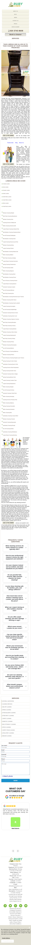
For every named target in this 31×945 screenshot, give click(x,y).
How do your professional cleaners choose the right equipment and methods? (14, 557)
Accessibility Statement (15, 912)
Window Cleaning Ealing (8, 245)
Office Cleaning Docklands (8, 409)
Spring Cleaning (6, 709)
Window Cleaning (7, 735)
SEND (15, 780)
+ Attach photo (7, 776)
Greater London (6, 190)
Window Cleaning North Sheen (9, 299)
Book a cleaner (15, 26)
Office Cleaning (6, 727)
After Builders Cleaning (9, 712)
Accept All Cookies (8, 941)
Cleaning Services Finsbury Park (10, 399)
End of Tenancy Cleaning (9, 724)
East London (5, 187)
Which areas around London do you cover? (14, 627)
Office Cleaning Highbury (8, 403)
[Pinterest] (25, 905)
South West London (7, 200)
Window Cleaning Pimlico (8, 354)
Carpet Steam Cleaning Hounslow (10, 261)
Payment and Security (15, 908)
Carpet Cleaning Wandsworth (9, 335)
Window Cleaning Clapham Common (11, 319)
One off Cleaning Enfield (8, 428)
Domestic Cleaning (7, 721)
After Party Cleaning (8, 715)
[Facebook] (5, 905)
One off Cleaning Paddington (9, 235)
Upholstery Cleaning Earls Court (10, 316)
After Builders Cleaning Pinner (9, 277)
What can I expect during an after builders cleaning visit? (14, 608)
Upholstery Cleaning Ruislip (9, 425)
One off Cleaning (7, 707)
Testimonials (10, 142)
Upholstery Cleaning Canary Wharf (10, 415)
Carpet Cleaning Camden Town (10, 380)
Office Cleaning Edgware (8, 270)
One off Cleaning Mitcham (8, 290)
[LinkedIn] (20, 905)
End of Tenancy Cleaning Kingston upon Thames (13, 357)
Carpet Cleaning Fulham (8, 248)
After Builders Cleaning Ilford (9, 274)
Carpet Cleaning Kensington (9, 306)
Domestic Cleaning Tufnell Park (10, 393)
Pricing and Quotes (13, 918)
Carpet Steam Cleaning (8, 730)
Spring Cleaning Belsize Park (9, 377)
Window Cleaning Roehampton (10, 345)
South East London (7, 206)
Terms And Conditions (15, 923)
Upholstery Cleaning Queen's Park (10, 364)
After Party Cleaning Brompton (9, 322)
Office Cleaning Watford (8, 254)
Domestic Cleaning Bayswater (9, 422)
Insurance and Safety (15, 913)
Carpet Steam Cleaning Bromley (10, 435)
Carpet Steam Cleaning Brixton (9, 328)
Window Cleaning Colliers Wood (10, 332)
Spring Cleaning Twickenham (9, 264)
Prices (15, 23)
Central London (6, 183)
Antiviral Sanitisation (8, 701)
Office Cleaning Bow (7, 412)
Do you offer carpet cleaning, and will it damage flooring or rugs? (14, 618)
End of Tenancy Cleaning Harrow (10, 280)
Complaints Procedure (15, 910)
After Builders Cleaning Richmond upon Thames (13, 296)
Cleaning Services (7, 704)
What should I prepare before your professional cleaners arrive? (14, 686)
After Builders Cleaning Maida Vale (10, 251)
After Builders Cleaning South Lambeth (11, 303)
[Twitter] (10, 905)
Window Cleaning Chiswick (9, 419)
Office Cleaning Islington (8, 386)
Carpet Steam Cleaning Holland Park (11, 229)
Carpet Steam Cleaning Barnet (9, 283)
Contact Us (15, 20)
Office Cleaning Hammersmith (9, 225)
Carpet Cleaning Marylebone (9, 383)
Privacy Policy (17, 922)
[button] (13, 851)
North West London (7, 196)
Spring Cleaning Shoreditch (9, 406)
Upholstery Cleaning (8, 733)
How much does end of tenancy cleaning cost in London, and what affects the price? (14, 598)
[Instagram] (15, 905)
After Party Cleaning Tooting (9, 338)
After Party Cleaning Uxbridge (9, 258)
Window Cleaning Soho (8, 219)
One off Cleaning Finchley (8, 390)
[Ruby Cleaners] (15, 4)
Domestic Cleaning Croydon (9, 287)
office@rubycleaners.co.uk (15, 886)
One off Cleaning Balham (8, 348)
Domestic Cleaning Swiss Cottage (10, 374)
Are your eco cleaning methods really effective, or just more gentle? (14, 676)
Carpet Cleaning (6, 718)
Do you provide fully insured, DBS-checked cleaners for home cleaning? (14, 577)
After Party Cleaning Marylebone (10, 216)
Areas (15, 17)
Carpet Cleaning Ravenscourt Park (10, 241)
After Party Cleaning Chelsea (9, 325)
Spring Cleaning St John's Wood (10, 361)
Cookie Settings (6, 938)
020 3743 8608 (16, 31)
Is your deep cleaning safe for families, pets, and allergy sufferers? (14, 587)
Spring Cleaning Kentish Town (9, 370)
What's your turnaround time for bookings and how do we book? (14, 647)
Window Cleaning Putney (8, 341)
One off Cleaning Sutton (8, 267)
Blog (15, 14)
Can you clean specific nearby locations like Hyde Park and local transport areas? (14, 637)
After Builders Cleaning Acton (9, 238)
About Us (15, 11)
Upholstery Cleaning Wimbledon (10, 431)
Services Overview (15, 915)
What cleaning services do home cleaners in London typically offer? (15, 547)
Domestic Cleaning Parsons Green (10, 312)
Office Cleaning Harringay (8, 396)
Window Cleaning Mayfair (8, 213)
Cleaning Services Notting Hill (9, 222)
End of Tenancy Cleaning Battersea (10, 351)
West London (6, 203)
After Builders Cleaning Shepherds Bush (11, 232)
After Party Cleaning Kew (8, 293)
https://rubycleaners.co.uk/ (15, 889)
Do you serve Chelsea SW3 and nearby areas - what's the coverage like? (14, 666)
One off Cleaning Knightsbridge (10, 309)
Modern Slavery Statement (15, 917)
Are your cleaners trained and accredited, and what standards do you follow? (14, 566)
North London (6, 193)
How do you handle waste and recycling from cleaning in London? (14, 657)
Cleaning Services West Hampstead (11, 367)
